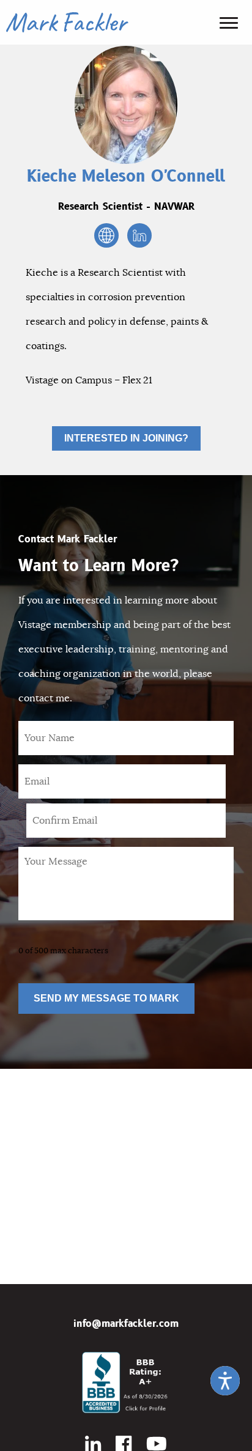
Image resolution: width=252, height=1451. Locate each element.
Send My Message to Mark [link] (106, 998)
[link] (225, 1380)
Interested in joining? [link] (126, 438)
